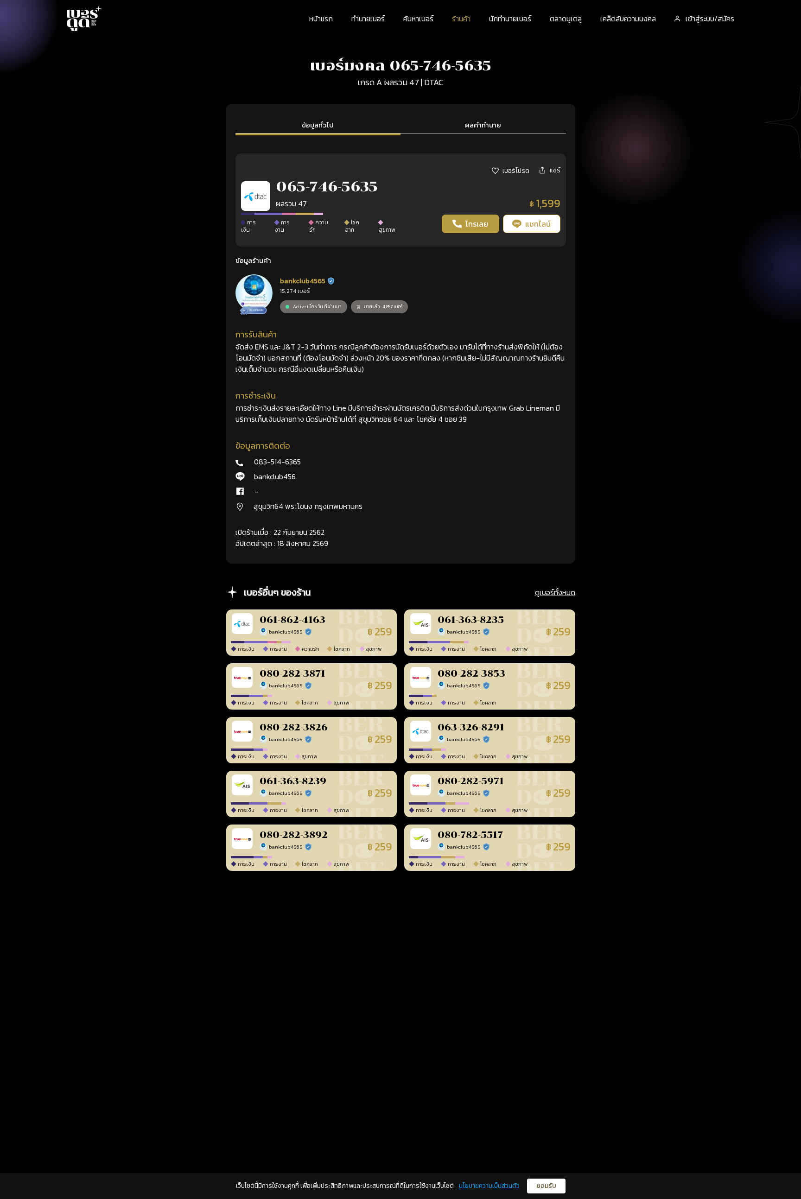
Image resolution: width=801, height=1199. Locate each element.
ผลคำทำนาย (483, 125)
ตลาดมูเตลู (566, 18)
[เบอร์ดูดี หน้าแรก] (84, 18)
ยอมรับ (546, 1186)
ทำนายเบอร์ (368, 18)
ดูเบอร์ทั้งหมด (555, 592)
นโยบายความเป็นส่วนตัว (489, 1186)
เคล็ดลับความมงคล (628, 18)
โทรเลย (476, 223)
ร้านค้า (461, 18)
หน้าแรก (321, 18)
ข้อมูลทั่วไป (318, 125)
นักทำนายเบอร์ (510, 18)
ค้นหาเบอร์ (418, 18)
